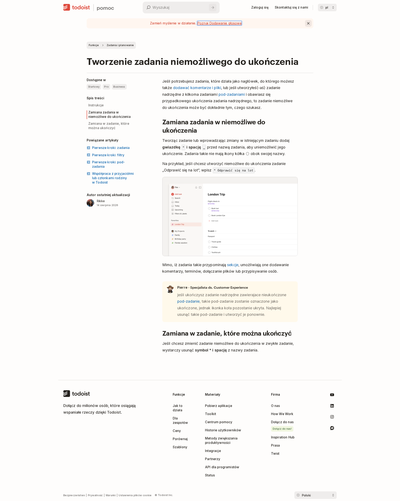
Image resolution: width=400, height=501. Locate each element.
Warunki (111, 495)
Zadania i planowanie (120, 45)
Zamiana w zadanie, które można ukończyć (108, 126)
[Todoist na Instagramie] (332, 417)
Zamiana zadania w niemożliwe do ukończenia (109, 114)
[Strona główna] (76, 7)
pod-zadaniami (232, 94)
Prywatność (95, 495)
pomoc (105, 7)
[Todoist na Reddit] (332, 428)
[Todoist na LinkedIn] (332, 406)
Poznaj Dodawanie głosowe (219, 23)
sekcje (232, 265)
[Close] (308, 23)
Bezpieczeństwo (74, 495)
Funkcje (94, 45)
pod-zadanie (188, 301)
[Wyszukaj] (212, 7)
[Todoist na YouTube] (332, 395)
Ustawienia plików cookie (135, 495)
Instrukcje (96, 105)
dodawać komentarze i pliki (197, 88)
